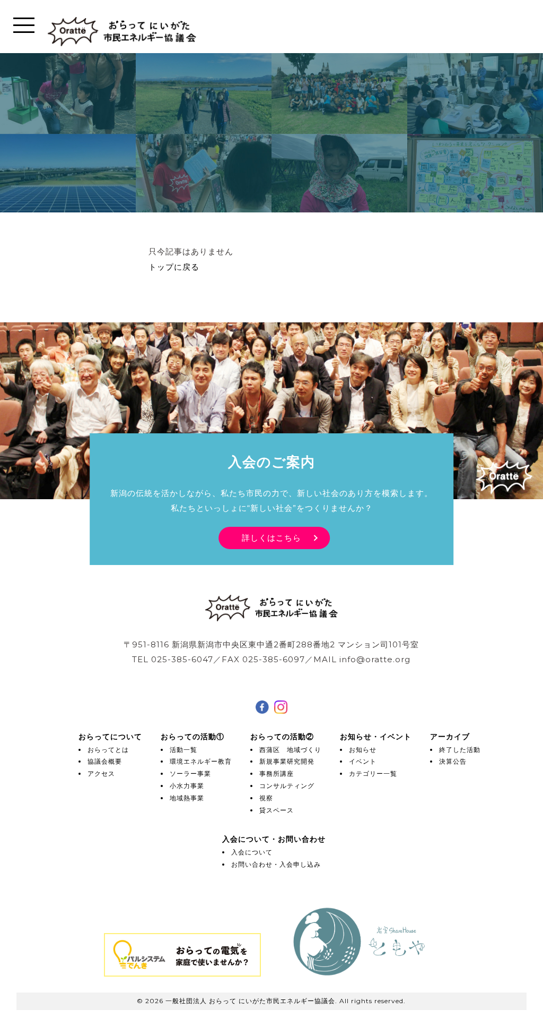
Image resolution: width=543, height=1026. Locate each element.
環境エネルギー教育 (201, 761)
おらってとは (108, 750)
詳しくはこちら (271, 538)
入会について (252, 852)
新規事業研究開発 (286, 761)
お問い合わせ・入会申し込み (276, 864)
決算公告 (453, 761)
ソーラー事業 (190, 773)
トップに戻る (173, 267)
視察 (266, 798)
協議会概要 (104, 761)
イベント (362, 761)
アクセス (101, 773)
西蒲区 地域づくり (290, 750)
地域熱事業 (187, 798)
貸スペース (276, 810)
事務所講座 (276, 773)
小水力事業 (187, 786)
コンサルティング (286, 786)
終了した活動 (459, 750)
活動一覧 (183, 750)
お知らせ (362, 750)
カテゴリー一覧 (373, 773)
